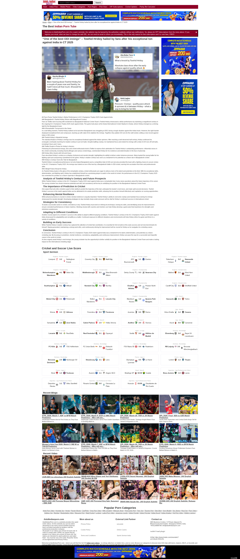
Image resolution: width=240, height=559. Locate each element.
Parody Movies (76, 511)
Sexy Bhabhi (167, 511)
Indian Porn (54, 7)
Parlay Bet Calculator (147, 7)
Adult (45, 7)
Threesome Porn (130, 511)
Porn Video (192, 511)
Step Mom (158, 511)
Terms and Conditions (88, 535)
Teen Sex (140, 511)
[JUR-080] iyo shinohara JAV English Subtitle (61, 477)
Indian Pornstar (145, 513)
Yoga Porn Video (95, 511)
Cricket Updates (131, 7)
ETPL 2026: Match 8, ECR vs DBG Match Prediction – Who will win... (98, 417)
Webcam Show (118, 511)
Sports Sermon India (124, 535)
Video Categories (79, 7)
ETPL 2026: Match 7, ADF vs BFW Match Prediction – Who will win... (98, 445)
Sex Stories (176, 511)
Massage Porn (80, 513)
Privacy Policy (85, 524)
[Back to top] (233, 552)
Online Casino (122, 530)
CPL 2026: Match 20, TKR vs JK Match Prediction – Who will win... (136, 445)
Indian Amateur (166, 513)
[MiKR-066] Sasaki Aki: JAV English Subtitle (138, 502)
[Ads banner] (120, 552)
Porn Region (92, 7)
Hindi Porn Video (48, 511)
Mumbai (56, 513)
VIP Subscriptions (116, 7)
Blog (49, 22)
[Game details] (60, 259)
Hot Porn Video (178, 513)
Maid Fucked (90, 513)
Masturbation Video (67, 513)
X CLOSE (234, 558)
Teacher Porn (149, 511)
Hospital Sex (60, 511)
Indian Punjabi (134, 513)
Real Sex (185, 511)
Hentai (67, 511)
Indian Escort (155, 513)
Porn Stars (103, 7)
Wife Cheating (107, 511)
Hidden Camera (189, 513)
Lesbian (98, 513)
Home (44, 22)
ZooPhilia (85, 511)
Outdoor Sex (48, 513)
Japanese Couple (122, 513)
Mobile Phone (65, 7)
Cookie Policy (85, 530)
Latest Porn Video (108, 513)
